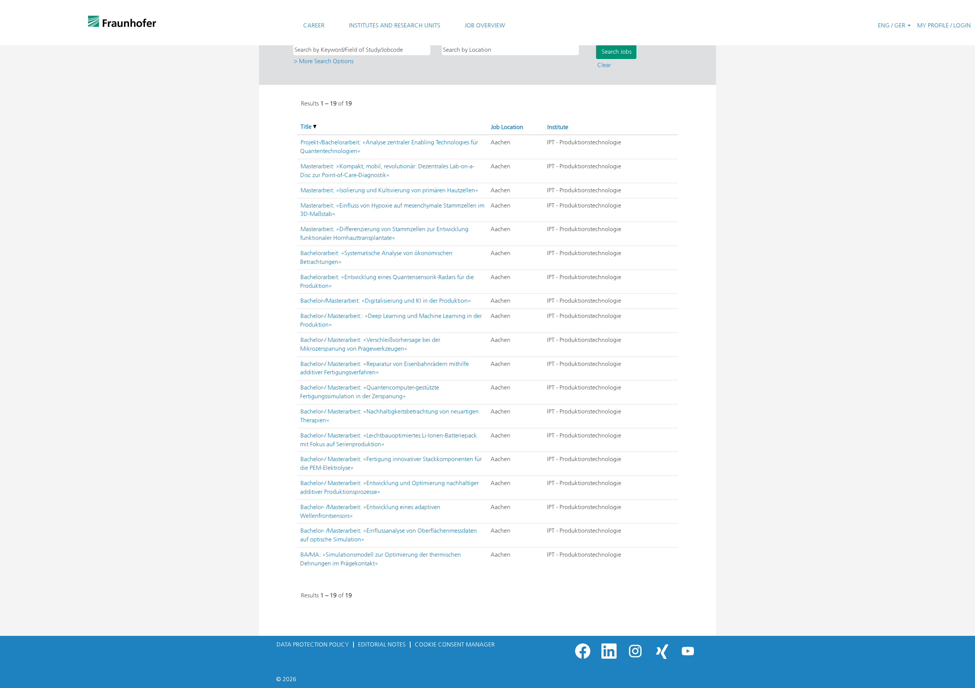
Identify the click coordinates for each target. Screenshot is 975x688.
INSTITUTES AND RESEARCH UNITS (394, 25)
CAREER (313, 25)
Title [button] (306, 126)
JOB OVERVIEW (485, 25)
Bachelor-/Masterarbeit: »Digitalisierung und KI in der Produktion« (385, 300)
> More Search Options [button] (323, 61)
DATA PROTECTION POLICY (313, 644)
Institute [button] (557, 127)
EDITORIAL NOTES (382, 644)
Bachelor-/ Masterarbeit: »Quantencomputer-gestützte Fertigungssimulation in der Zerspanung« (369, 392)
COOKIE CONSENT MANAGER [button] (455, 644)
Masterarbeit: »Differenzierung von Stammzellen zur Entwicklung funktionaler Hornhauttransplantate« (384, 233)
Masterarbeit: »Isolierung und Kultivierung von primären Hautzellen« (389, 190)
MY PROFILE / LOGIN (944, 25)
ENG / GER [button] (892, 25)
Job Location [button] (507, 127)
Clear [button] (604, 65)
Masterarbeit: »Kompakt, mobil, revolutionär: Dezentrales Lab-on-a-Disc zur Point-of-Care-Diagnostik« (387, 171)
